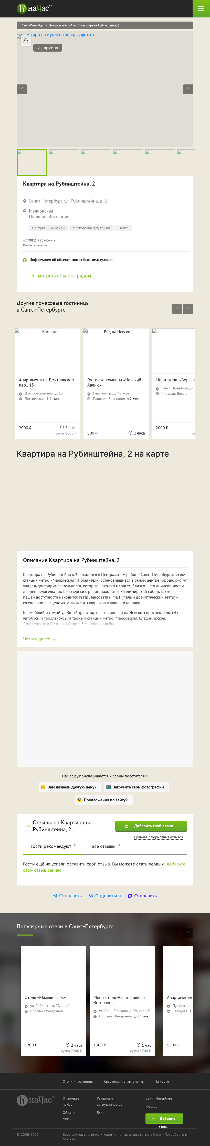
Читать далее (36, 638)
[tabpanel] (105, 871)
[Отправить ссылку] (26, 40)
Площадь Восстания (49, 216)
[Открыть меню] (201, 8)
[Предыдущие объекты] (177, 309)
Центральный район (62, 25)
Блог (100, 1112)
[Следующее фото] (188, 89)
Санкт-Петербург (33, 25)
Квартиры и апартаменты (124, 1081)
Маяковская (41, 211)
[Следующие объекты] (188, 309)
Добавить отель (167, 1120)
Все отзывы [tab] (106, 846)
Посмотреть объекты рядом (60, 275)
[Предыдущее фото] (22, 89)
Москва (151, 1106)
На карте (162, 1081)
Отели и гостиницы (78, 1081)
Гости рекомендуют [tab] (53, 846)
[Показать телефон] (81, 243)
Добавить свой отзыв (153, 825)
